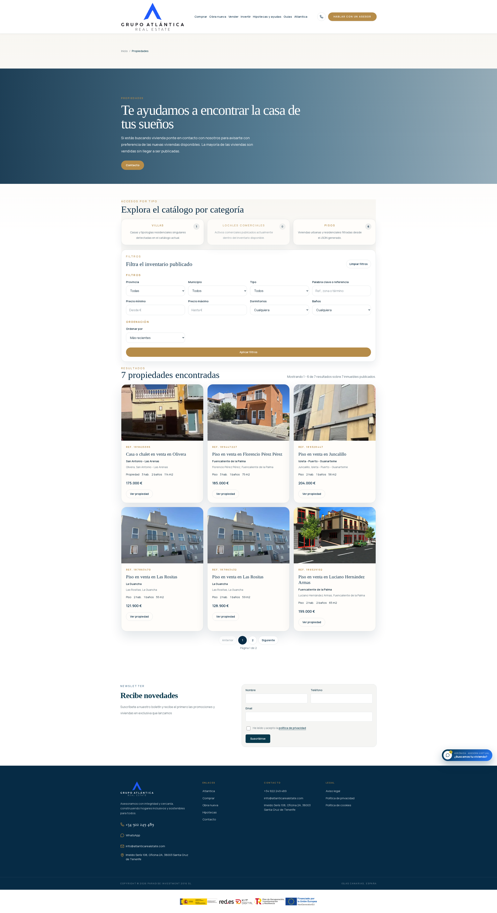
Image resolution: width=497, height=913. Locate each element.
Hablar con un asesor (352, 16)
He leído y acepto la (279, 728)
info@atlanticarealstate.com (145, 846)
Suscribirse (258, 738)
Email (249, 708)
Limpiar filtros (358, 264)
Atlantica (300, 17)
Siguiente (268, 640)
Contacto (132, 165)
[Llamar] (321, 16)
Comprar (201, 17)
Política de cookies (338, 805)
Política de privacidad (340, 798)
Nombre (251, 690)
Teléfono (316, 690)
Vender (233, 17)
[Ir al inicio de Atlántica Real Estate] (152, 16)
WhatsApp (133, 835)
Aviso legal (333, 791)
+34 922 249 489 (140, 824)
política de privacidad (292, 728)
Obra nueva (217, 17)
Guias (288, 17)
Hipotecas (209, 812)
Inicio (124, 51)
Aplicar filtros (248, 352)
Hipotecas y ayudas (267, 17)
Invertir (246, 17)
